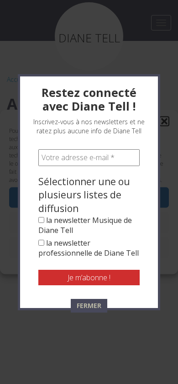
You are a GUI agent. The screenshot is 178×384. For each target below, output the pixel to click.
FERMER (89, 305)
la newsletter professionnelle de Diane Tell (88, 248)
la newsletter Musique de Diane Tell (85, 225)
